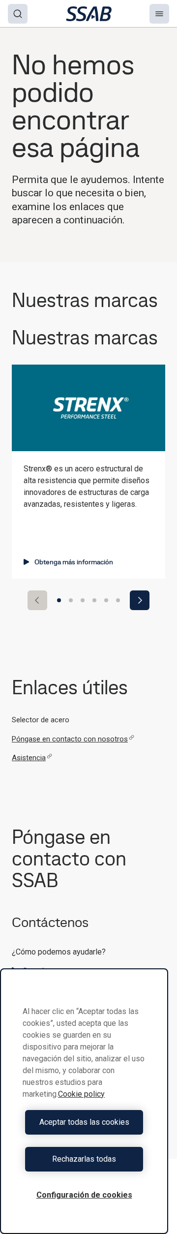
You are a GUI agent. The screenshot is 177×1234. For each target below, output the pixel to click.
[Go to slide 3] (82, 600)
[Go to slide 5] (106, 600)
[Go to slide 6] (118, 600)
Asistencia (29, 757)
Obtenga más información (73, 561)
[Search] (18, 14)
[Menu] (159, 14)
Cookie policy (81, 1094)
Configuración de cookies (84, 1195)
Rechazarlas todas (84, 1159)
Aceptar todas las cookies (84, 1122)
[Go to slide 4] (94, 600)
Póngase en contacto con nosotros (70, 739)
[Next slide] (139, 600)
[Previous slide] (37, 600)
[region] (84, 1101)
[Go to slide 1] (59, 600)
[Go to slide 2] (71, 600)
